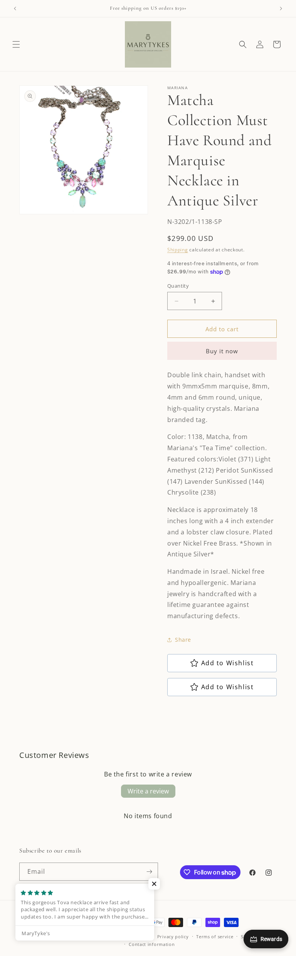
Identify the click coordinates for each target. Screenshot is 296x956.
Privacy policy (173, 936)
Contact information (152, 944)
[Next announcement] (280, 8)
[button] (16, 44)
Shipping (177, 249)
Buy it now (222, 351)
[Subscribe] (149, 872)
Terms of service (214, 936)
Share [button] (183, 639)
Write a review (148, 791)
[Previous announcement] (15, 8)
